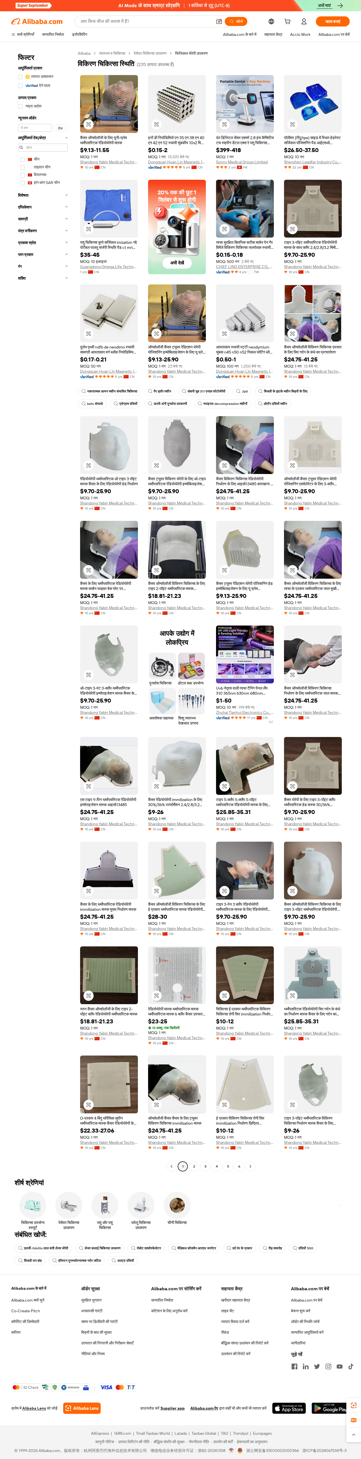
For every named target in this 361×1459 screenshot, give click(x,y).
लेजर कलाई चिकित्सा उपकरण (102, 1248)
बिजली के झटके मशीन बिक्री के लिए (285, 391)
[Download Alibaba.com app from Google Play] (331, 1408)
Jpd (245, 391)
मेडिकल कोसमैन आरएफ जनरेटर (196, 1248)
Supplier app (172, 1408)
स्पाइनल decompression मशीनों (225, 404)
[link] (353, 1405)
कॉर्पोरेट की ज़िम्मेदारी (25, 1321)
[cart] (288, 22)
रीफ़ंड (225, 1332)
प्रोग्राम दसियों (128, 404)
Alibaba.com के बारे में (28, 1288)
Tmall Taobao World (153, 1433)
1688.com (122, 1433)
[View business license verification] (231, 1450)
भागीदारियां (298, 1343)
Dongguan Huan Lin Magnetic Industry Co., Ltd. (177, 162)
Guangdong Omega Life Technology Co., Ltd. (109, 266)
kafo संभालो (95, 404)
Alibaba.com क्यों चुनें (27, 1300)
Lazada (181, 1433)
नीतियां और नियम (93, 1354)
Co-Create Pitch (25, 1311)
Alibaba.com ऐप (204, 1408)
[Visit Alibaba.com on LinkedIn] (305, 1366)
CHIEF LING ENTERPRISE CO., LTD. (245, 266)
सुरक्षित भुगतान (91, 1300)
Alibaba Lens (34, 1408)
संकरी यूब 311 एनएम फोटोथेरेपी (206, 391)
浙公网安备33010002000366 (272, 1450)
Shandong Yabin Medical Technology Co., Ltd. (109, 162)
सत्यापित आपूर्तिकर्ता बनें (307, 1332)
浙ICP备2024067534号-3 (324, 1450)
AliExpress (100, 1433)
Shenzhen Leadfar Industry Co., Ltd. (313, 162)
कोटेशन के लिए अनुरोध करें (169, 1311)
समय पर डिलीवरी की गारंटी (99, 1321)
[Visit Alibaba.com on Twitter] (317, 1366)
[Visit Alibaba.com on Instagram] (328, 1366)
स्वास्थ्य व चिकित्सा (112, 53)
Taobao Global (203, 1433)
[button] (219, 21)
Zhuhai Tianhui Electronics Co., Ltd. (245, 712)
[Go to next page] (250, 1166)
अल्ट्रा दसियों (125, 1261)
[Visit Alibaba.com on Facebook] (294, 1366)
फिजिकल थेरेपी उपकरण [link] (191, 53)
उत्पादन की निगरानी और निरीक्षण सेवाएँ (107, 1343)
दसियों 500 (305, 1248)
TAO (224, 1433)
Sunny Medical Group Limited (242, 162)
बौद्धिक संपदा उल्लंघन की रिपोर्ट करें (244, 1343)
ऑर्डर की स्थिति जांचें (305, 1321)
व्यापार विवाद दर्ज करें (235, 1321)
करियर (16, 1332)
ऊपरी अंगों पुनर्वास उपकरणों (170, 404)
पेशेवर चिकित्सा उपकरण (150, 53)
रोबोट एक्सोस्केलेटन (149, 1248)
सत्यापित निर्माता (162, 1300)
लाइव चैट (227, 1311)
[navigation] (43, 610)
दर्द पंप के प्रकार (242, 1248)
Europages (262, 1433)
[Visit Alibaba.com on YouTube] (339, 1366)
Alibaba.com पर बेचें (306, 1300)
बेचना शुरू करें (300, 1311)
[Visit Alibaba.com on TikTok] (350, 1366)
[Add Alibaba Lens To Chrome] (82, 1408)
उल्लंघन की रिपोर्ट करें (235, 1354)
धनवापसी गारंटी (91, 1311)
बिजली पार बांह (33, 1261)
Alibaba (84, 53)
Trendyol (240, 1433)
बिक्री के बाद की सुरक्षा (96, 1332)
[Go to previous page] (171, 1166)
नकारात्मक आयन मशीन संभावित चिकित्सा (112, 391)
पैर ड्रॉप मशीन (162, 391)
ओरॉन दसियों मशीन (275, 404)
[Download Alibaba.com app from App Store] (289, 1408)
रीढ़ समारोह (275, 1248)
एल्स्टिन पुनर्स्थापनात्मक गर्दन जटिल (79, 1261)
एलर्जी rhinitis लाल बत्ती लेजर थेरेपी (46, 1248)
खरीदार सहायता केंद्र (235, 1300)
